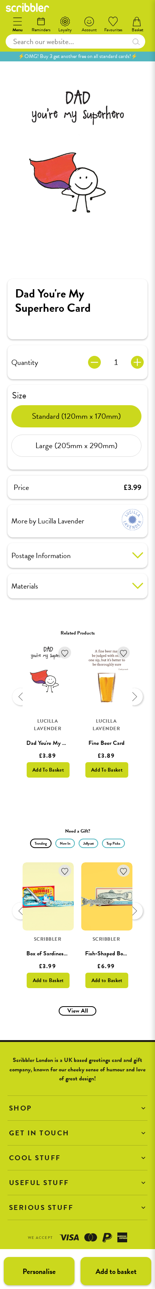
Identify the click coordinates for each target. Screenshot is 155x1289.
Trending (41, 843)
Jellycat (88, 843)
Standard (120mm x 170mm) (76, 416)
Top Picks (113, 843)
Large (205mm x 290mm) (76, 445)
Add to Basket (48, 980)
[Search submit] (136, 41)
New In (65, 843)
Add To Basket (48, 770)
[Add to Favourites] (65, 652)
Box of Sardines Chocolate (57, 953)
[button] (77, 1108)
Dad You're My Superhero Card (62, 742)
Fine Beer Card (106, 742)
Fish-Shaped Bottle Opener (118, 953)
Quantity (24, 362)
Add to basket (116, 1271)
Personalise (39, 1271)
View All (77, 1010)
